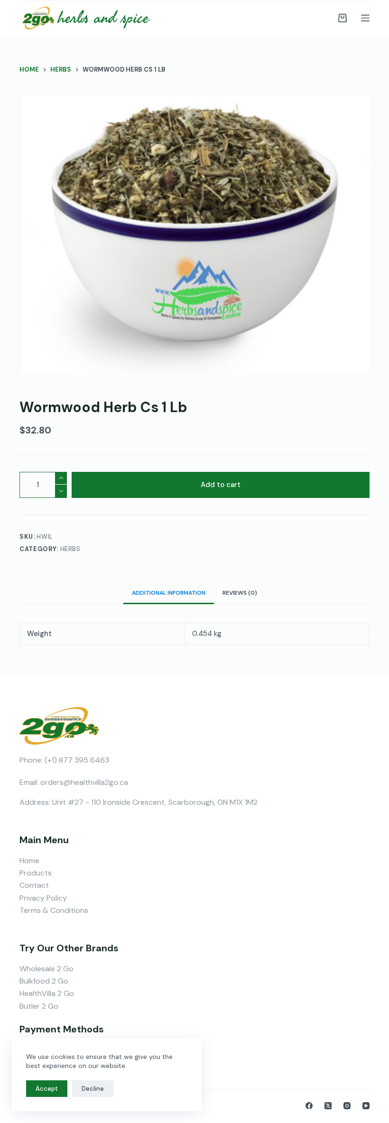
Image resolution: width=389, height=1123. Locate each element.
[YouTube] (366, 1105)
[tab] (168, 592)
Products (35, 873)
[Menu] (365, 18)
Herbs (70, 549)
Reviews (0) (239, 593)
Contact (34, 885)
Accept (47, 1089)
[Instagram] (347, 1105)
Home (29, 860)
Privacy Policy (43, 898)
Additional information (168, 593)
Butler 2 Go (38, 1006)
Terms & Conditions (53, 910)
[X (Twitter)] (328, 1105)
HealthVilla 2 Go (46, 993)
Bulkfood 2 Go (43, 981)
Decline (93, 1089)
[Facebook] (309, 1105)
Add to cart (221, 484)
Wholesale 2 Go (46, 969)
